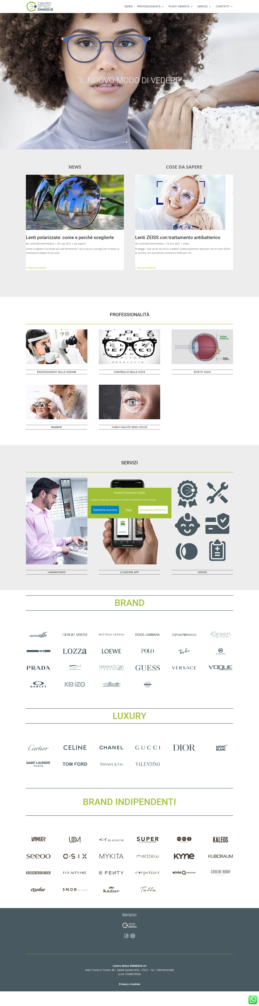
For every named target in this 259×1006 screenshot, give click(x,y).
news (186, 243)
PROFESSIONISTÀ (149, 6)
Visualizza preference (153, 510)
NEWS (129, 6)
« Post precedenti (36, 267)
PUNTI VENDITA (179, 6)
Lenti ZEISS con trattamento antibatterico (177, 237)
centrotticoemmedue (42, 243)
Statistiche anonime (105, 510)
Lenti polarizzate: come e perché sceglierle (70, 237)
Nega (129, 510)
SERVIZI (203, 6)
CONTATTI (223, 6)
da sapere (80, 243)
